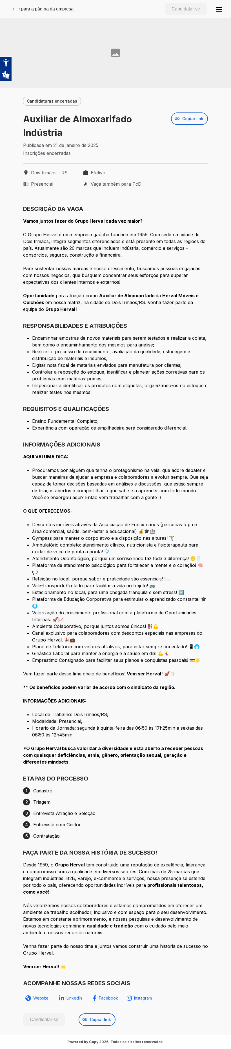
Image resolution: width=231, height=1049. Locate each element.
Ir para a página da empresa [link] (45, 8)
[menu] (219, 9)
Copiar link (192, 118)
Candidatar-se (186, 8)
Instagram (143, 998)
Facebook (108, 998)
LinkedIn (74, 998)
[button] (219, 9)
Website (40, 998)
